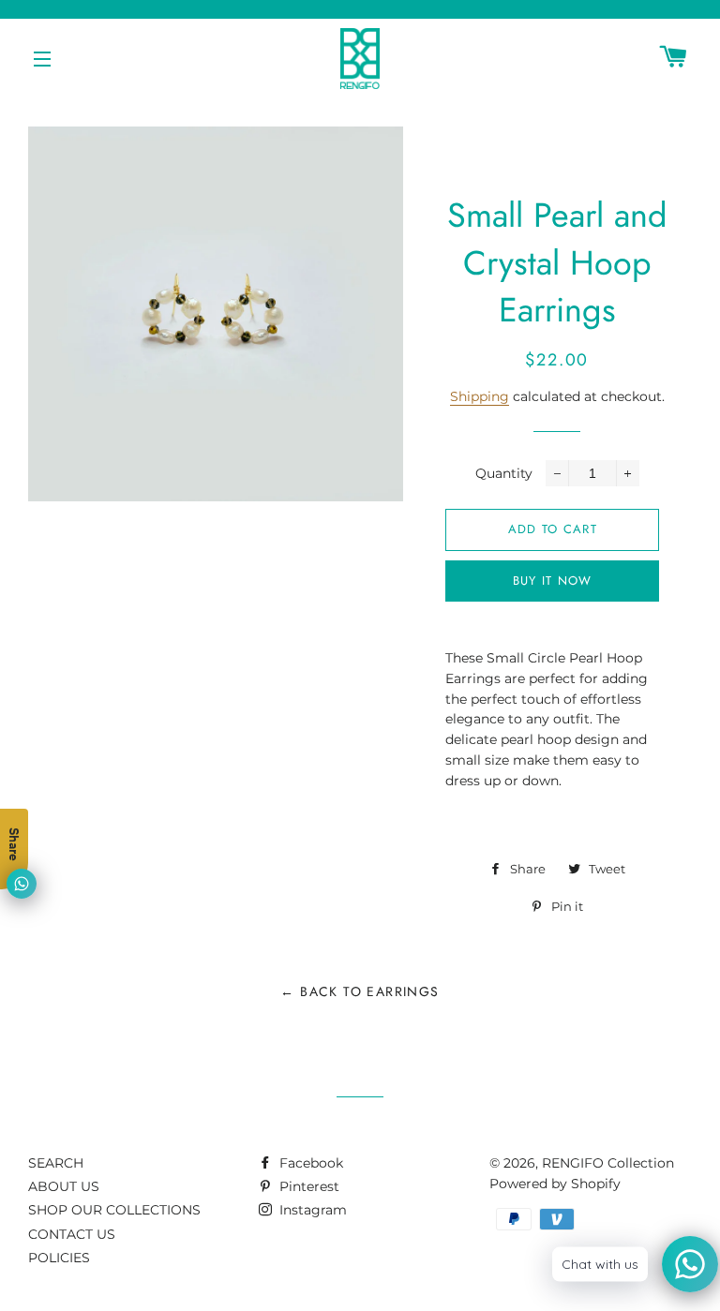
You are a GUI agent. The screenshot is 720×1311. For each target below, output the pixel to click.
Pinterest (307, 1186)
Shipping (479, 396)
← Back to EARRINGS (359, 991)
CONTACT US (71, 1234)
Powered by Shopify (555, 1183)
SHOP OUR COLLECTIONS (114, 1209)
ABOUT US (63, 1186)
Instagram (311, 1209)
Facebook (309, 1163)
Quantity (503, 473)
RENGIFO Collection (608, 1163)
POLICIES (59, 1257)
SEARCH (55, 1163)
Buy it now (552, 580)
